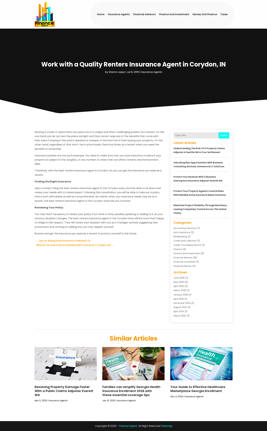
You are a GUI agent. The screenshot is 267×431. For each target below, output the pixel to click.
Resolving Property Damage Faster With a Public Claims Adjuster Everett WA (64, 391)
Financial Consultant (185, 261)
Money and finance (205, 14)
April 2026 (179, 286)
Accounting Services (185, 228)
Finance (178, 249)
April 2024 (179, 311)
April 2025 (179, 298)
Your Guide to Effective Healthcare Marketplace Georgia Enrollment (197, 389)
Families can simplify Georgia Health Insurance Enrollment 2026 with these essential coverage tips (131, 391)
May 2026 (179, 282)
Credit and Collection (185, 240)
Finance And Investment (174, 14)
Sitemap (167, 426)
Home (100, 14)
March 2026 (180, 290)
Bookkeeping (180, 236)
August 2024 (180, 307)
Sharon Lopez (117, 72)
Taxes (224, 14)
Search (224, 135)
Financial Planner (183, 266)
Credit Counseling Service (187, 245)
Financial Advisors (144, 14)
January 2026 (181, 294)
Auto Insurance (182, 232)
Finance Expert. (128, 426)
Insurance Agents (119, 14)
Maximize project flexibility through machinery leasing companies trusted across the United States (200, 209)
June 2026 (179, 277)
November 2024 (182, 303)
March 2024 (180, 315)
